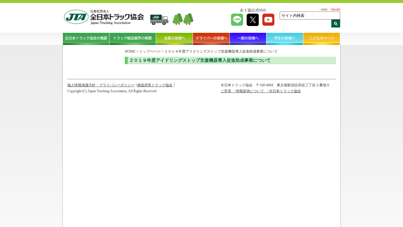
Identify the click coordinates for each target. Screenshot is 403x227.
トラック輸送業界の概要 (132, 39)
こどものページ (321, 39)
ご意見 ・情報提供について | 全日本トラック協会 (261, 91)
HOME (324, 9)
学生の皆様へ (284, 39)
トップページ (149, 51)
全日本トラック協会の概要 (86, 39)
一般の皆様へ (248, 39)
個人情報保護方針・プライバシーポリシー (101, 85)
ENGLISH (335, 9)
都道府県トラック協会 (155, 85)
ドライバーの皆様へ (211, 39)
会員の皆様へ (174, 39)
